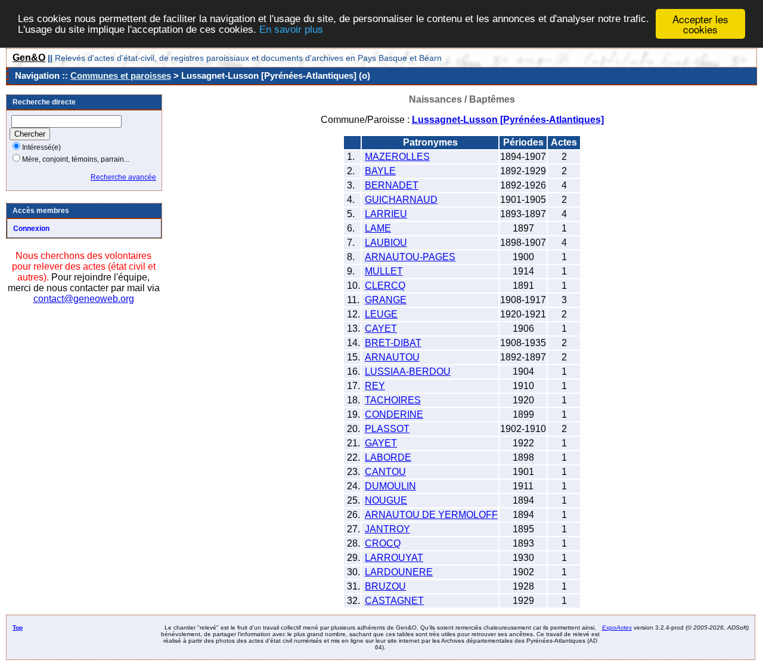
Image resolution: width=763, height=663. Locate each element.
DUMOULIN (390, 486)
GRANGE (386, 300)
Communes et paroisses (120, 75)
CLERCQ (385, 285)
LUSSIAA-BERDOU (408, 371)
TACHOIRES (393, 400)
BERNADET (391, 185)
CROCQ (383, 543)
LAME (378, 228)
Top (18, 627)
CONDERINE (394, 414)
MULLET (384, 271)
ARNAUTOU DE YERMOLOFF (431, 515)
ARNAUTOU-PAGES (410, 257)
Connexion (31, 228)
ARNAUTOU (392, 357)
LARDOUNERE (399, 572)
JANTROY (387, 529)
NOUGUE (386, 500)
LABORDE (388, 457)
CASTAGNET (394, 601)
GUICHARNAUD (401, 200)
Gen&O (29, 58)
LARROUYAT (394, 558)
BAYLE (380, 171)
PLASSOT (387, 429)
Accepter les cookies (700, 23)
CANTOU (385, 472)
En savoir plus (291, 29)
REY (375, 386)
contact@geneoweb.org (83, 299)
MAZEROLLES (397, 157)
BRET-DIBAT (393, 343)
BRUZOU (385, 586)
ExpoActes (617, 627)
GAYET (381, 443)
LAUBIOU (386, 243)
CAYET (381, 328)
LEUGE (381, 314)
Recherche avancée (123, 177)
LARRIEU (386, 214)
